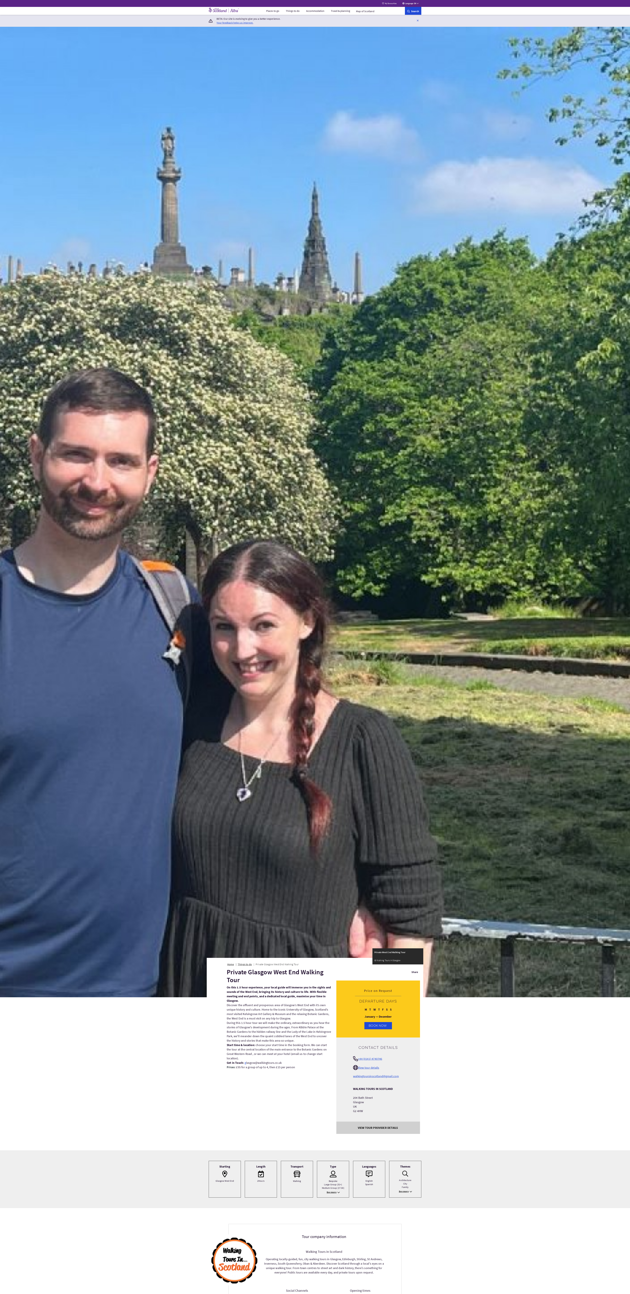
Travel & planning (340, 10)
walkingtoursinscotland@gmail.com (376, 1076)
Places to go (272, 10)
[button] (417, 20)
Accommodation (315, 10)
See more (331, 1192)
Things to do (293, 10)
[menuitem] (273, 11)
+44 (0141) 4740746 (370, 1059)
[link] (413, 11)
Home (230, 964)
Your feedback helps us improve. (235, 22)
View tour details (368, 1068)
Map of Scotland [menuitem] (365, 11)
